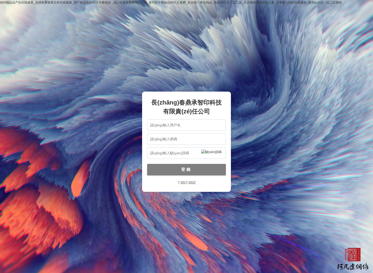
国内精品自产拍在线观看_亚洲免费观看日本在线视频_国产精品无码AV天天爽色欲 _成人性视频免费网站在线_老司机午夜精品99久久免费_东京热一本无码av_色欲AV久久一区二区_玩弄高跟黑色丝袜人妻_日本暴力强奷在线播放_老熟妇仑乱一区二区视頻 (171, 2)
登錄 (186, 169)
